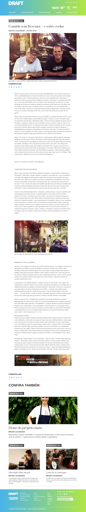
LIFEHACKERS (12, 12)
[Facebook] (9, 87)
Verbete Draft (37, 500)
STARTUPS (59, 12)
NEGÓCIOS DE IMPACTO (27, 12)
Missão (49, 494)
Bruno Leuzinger (17, 31)
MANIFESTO (50, 496)
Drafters (36, 494)
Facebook (39, 312)
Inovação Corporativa (39, 496)
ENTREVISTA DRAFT (72, 12)
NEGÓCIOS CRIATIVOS (45, 12)
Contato (49, 501)
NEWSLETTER (69, 2)
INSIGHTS (36, 498)
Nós (48, 493)
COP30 (35, 493)
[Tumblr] (16, 87)
